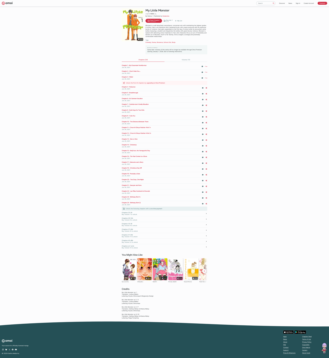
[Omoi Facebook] (12, 349)
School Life (167, 42)
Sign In (298, 3)
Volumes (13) (186, 60)
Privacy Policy (306, 342)
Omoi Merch (306, 347)
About (285, 342)
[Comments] (202, 66)
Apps (285, 336)
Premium (322, 3)
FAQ (284, 345)
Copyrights (305, 345)
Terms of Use (306, 339)
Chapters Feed (307, 336)
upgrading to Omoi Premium (156, 83)
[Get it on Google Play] (300, 332)
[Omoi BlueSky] (6, 349)
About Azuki (306, 353)
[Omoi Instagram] (3, 349)
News (290, 3)
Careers (304, 350)
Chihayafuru (140, 281)
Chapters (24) (143, 60)
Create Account (309, 3)
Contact (285, 347)
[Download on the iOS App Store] (288, 332)
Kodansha (166, 16)
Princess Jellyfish (172, 281)
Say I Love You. (125, 281)
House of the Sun (188, 281)
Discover (282, 3)
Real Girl (155, 281)
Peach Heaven (202, 281)
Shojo (173, 42)
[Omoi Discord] (16, 349)
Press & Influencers (289, 353)
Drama (154, 42)
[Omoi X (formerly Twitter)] (9, 349)
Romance (160, 42)
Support (286, 350)
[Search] (273, 3)
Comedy (148, 42)
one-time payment (156, 208)
